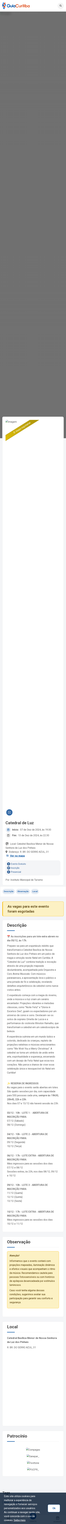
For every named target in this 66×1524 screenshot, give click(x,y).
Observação (23, 891)
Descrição (9, 891)
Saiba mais (19, 1520)
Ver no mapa (17, 855)
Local (34, 891)
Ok (53, 1508)
